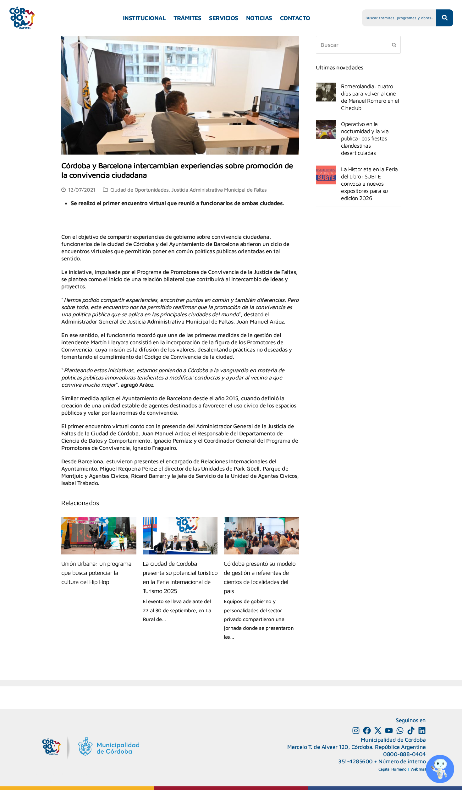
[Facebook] (366, 730)
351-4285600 (355, 761)
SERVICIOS (223, 17)
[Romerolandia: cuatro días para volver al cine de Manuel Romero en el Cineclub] (326, 92)
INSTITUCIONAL (144, 17)
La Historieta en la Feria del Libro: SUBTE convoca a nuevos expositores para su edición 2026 (369, 183)
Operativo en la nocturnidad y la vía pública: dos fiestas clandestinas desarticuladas (364, 138)
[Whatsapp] (399, 730)
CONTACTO (295, 17)
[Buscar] (358, 45)
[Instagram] (355, 730)
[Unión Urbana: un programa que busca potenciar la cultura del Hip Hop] (98, 535)
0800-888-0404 (404, 754)
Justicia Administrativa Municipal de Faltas (219, 190)
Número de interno (402, 761)
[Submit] (394, 44)
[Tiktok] (410, 730)
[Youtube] (388, 730)
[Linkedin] (421, 730)
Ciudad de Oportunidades (139, 190)
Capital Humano (392, 769)
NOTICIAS (259, 17)
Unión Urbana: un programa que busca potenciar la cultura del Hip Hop (96, 572)
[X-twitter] (377, 730)
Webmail (418, 769)
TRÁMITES (187, 17)
